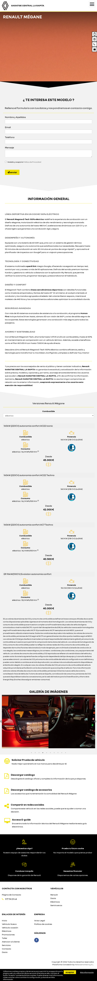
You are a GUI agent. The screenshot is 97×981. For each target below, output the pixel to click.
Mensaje (9, 147)
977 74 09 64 (11, 899)
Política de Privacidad (32, 162)
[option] (25, 721)
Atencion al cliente (11, 941)
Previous (1, 721)
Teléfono (10, 137)
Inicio (4, 920)
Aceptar (70, 972)
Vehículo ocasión (10, 927)
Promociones (8, 934)
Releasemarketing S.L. (84, 964)
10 (65, 752)
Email (8, 127)
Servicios (6, 945)
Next (95, 721)
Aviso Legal (39, 920)
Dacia (53, 898)
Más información (87, 972)
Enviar (13, 172)
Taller (4, 938)
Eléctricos (55, 902)
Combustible (48, 411)
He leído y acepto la (24, 162)
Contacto (6, 948)
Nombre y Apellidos (15, 117)
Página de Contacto (11, 894)
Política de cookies (43, 924)
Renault (54, 894)
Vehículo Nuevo (9, 924)
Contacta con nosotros (17, 888)
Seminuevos (56, 905)
